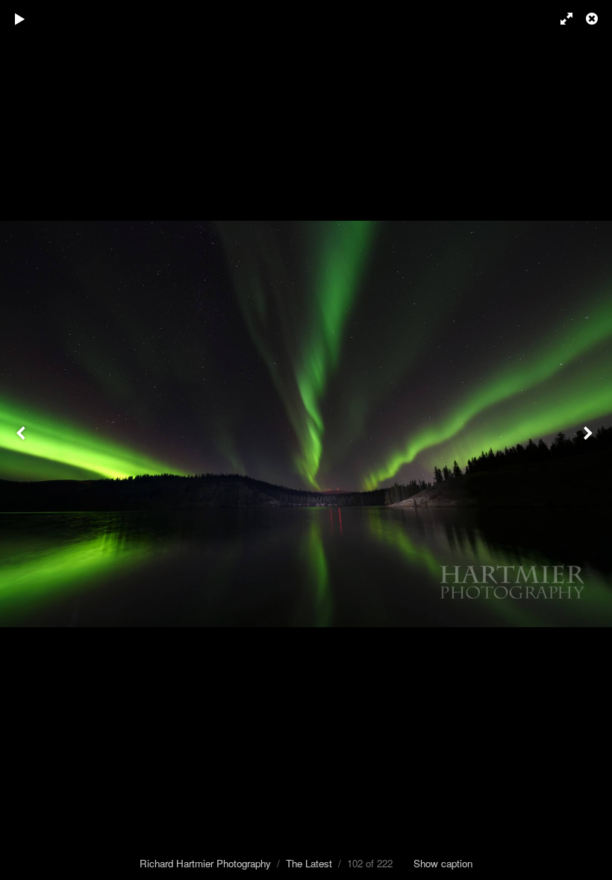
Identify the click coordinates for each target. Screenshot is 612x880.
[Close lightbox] (593, 18)
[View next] (589, 440)
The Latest (309, 863)
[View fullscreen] (560, 18)
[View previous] (22, 440)
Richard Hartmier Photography (205, 863)
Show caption (442, 863)
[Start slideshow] (20, 18)
